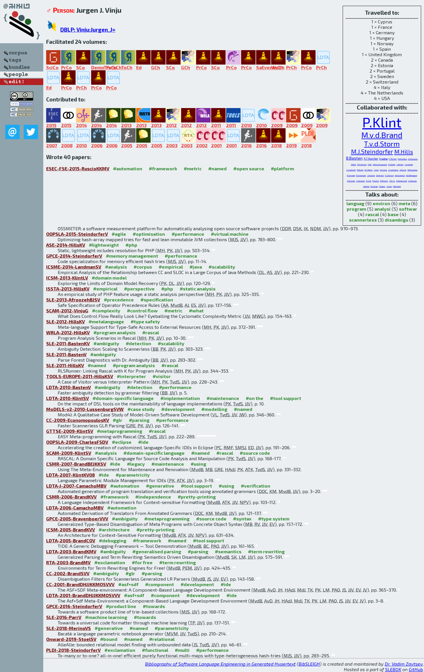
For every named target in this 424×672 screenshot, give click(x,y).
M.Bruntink (397, 186)
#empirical (171, 266)
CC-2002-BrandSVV (67, 573)
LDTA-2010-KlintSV (67, 398)
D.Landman (383, 159)
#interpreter (131, 376)
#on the (254, 398)
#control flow (142, 310)
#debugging (112, 540)
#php (131, 245)
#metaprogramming (119, 431)
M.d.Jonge (374, 186)
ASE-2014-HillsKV (65, 245)
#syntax (242, 518)
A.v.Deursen (412, 181)
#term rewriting (266, 551)
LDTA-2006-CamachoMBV (75, 507)
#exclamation (109, 562)
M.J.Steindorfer (372, 151)
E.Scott (368, 181)
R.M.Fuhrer (384, 181)
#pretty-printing (197, 496)
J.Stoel (376, 170)
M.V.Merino (369, 170)
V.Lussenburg (393, 170)
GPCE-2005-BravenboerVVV (77, 518)
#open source (248, 168)
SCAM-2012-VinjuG (67, 310)
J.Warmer (402, 170)
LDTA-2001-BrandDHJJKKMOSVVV (83, 595)
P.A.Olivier (391, 164)
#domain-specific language (123, 398)
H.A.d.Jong (383, 170)
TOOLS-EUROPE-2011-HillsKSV (79, 376)
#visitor (162, 376)
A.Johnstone (360, 181)
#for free (142, 562)
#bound (108, 639)
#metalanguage (106, 321)
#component (159, 584)
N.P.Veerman (362, 164)
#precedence (119, 299)
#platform (282, 168)
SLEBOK (393, 669)
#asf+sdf (128, 584)
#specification (156, 299)
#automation (127, 168)
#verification (255, 485)
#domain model (109, 277)
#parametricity (133, 474)
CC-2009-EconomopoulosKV (77, 420)
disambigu (396, 219)
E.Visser (393, 159)
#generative (160, 485)
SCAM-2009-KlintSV (68, 453)
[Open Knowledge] (21, 104)
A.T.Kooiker (371, 158)
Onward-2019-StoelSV (71, 639)
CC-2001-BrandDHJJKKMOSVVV (80, 584)
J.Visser (389, 186)
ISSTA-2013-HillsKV (67, 288)
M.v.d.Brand (381, 134)
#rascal (150, 332)
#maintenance (223, 398)
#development (178, 409)
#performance (188, 234)
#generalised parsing (156, 551)
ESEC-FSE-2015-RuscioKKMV (77, 168)
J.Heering (366, 186)
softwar (408, 209)
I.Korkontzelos (400, 175)
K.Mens (353, 164)
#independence (153, 496)
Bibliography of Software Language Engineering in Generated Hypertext (220, 664)
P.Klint (382, 122)
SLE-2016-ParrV (63, 617)
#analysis (116, 266)
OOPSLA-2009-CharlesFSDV (77, 442)
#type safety (145, 321)
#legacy (136, 464)
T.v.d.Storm (382, 143)
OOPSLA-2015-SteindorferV (77, 234)
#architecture (114, 529)
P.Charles (375, 181)
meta (404, 203)
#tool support (285, 398)
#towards (154, 606)
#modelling (214, 409)
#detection (138, 343)
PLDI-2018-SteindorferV (73, 650)
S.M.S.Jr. (392, 181)
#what (196, 310)
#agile (119, 234)
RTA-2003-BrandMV (68, 562)
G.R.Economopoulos (380, 164)
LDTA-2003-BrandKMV (71, 551)
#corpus (143, 266)
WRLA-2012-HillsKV (68, 332)
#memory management (132, 255)
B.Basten (354, 158)
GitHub (416, 669)
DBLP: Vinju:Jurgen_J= (87, 29)
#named (217, 168)
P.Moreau (360, 170)
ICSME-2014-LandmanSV (73, 266)
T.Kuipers (382, 186)
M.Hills (403, 151)
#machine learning (106, 617)
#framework (163, 168)
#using (198, 464)
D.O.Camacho (413, 159)
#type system (273, 518)
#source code (255, 453)
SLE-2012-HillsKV (65, 321)
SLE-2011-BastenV (66, 354)
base (393, 214)
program (356, 209)
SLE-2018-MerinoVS (68, 628)
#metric (193, 168)
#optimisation (149, 234)
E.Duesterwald (401, 181)
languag (355, 203)
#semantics (228, 551)
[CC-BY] (21, 98)
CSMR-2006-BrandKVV (71, 496)
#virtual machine (230, 234)
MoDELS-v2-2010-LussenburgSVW (85, 409)
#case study (141, 409)
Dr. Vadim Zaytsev (404, 664)
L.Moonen (400, 164)
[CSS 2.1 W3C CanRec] (21, 120)
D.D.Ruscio (380, 175)
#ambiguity (106, 343)
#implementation (180, 398)
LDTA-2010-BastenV (68, 387)
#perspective (139, 288)
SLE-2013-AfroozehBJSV (73, 299)
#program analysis (114, 332)
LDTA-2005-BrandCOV (70, 540)
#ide (143, 442)
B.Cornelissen (361, 175)
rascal (372, 214)
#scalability (222, 266)
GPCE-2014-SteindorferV (74, 255)
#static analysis (197, 288)
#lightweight (104, 245)
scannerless (363, 219)
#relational (162, 639)
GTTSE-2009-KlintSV (69, 431)
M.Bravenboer (413, 170)
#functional (155, 650)
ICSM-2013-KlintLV (67, 277)
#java (196, 266)
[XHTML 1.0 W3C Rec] (21, 109)
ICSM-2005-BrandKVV (70, 529)
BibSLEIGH (309, 664)
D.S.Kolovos (389, 175)
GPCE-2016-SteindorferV (74, 606)
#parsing (139, 420)
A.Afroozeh (351, 181)
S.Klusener (371, 175)
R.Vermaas (351, 175)
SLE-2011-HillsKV (65, 365)
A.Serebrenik (351, 170)
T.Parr (370, 164)
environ (381, 203)
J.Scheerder (409, 164)
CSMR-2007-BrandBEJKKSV (76, 464)
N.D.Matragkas (411, 175)
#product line (121, 606)
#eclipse (122, 442)
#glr (117, 420)
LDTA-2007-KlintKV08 (70, 474)
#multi (182, 650)
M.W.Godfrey (402, 159)
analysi (382, 209)
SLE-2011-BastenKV (68, 343)
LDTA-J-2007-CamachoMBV (76, 485)
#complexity (106, 310)
